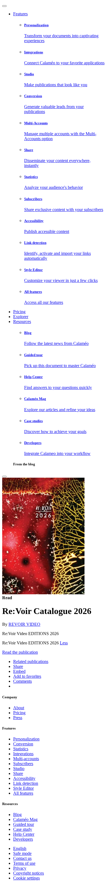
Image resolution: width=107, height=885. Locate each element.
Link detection (25, 783)
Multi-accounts (26, 758)
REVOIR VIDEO (24, 624)
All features (23, 793)
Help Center (23, 834)
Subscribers (23, 763)
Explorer (20, 316)
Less (64, 643)
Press (17, 717)
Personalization (26, 739)
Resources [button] (22, 321)
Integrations (23, 753)
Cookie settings (26, 878)
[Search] (4, 476)
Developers (23, 839)
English (19, 848)
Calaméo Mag (25, 819)
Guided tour (23, 824)
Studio (18, 768)
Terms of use (24, 863)
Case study (22, 829)
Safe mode (22, 853)
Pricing (19, 311)
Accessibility (24, 778)
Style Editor (23, 788)
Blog (17, 814)
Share (18, 773)
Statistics (20, 748)
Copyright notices (28, 873)
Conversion (23, 744)
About (18, 707)
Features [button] (20, 13)
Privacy (19, 868)
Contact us (22, 858)
